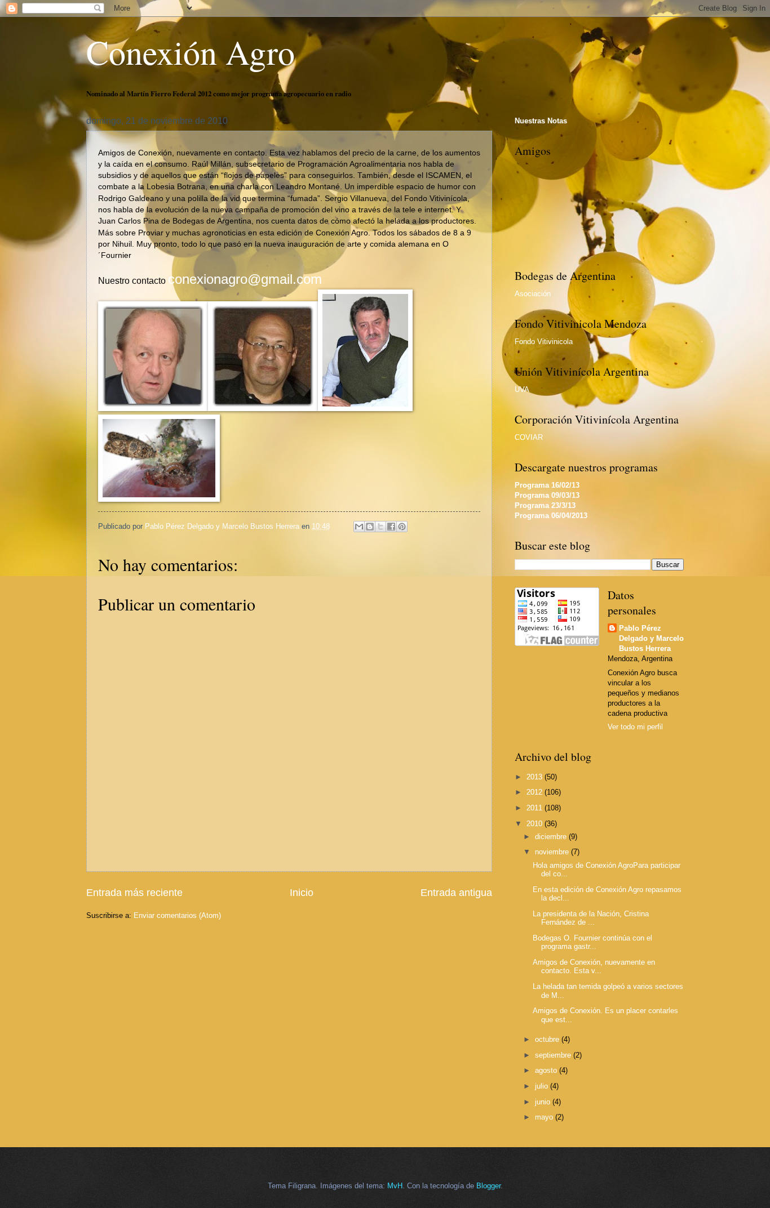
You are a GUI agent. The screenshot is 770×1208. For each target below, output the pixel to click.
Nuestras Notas (541, 121)
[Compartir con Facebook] (391, 526)
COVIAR (529, 437)
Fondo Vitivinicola (544, 341)
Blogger (488, 1186)
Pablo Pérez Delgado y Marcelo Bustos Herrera (651, 638)
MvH (394, 1186)
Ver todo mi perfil (635, 727)
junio (543, 1102)
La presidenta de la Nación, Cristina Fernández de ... (591, 918)
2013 (535, 777)
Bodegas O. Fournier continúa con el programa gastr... (592, 942)
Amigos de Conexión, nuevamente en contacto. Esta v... (594, 966)
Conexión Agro (190, 51)
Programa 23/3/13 (545, 505)
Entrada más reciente (134, 892)
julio (542, 1086)
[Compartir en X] (380, 526)
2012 (535, 792)
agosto (547, 1070)
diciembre (552, 836)
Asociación (533, 293)
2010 (535, 823)
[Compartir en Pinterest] (402, 526)
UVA (522, 389)
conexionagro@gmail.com (245, 279)
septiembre (554, 1055)
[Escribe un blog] (369, 526)
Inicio (301, 892)
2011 (535, 808)
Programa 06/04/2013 (551, 515)
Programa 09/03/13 (547, 495)
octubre (548, 1039)
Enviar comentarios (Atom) (177, 915)
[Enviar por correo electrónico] (359, 526)
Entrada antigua (456, 892)
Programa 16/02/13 (547, 485)
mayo (545, 1117)
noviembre (553, 852)
